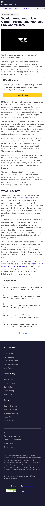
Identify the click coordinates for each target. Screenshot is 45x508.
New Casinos (9, 357)
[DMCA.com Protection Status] (10, 491)
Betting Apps (9, 379)
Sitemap (14, 478)
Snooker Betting (10, 394)
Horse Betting (9, 383)
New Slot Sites (9, 368)
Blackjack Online (10, 406)
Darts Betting (9, 391)
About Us (7, 432)
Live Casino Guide (11, 361)
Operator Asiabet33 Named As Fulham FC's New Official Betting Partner (26, 307)
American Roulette (11, 413)
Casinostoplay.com (6, 8)
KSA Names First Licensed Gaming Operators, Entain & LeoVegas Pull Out (24, 316)
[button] (42, 2)
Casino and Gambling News (23, 8)
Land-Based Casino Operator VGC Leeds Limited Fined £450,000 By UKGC (25, 297)
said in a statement (24, 198)
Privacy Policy (9, 443)
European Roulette (11, 410)
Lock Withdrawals (11, 364)
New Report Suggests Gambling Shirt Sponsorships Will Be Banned (24, 325)
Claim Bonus (22, 95)
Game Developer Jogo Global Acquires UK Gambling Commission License (26, 288)
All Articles (22, 333)
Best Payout (8, 353)
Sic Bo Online (9, 421)
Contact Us (8, 447)
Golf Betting (8, 387)
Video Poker (9, 417)
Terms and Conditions (12, 440)
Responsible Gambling (12, 436)
